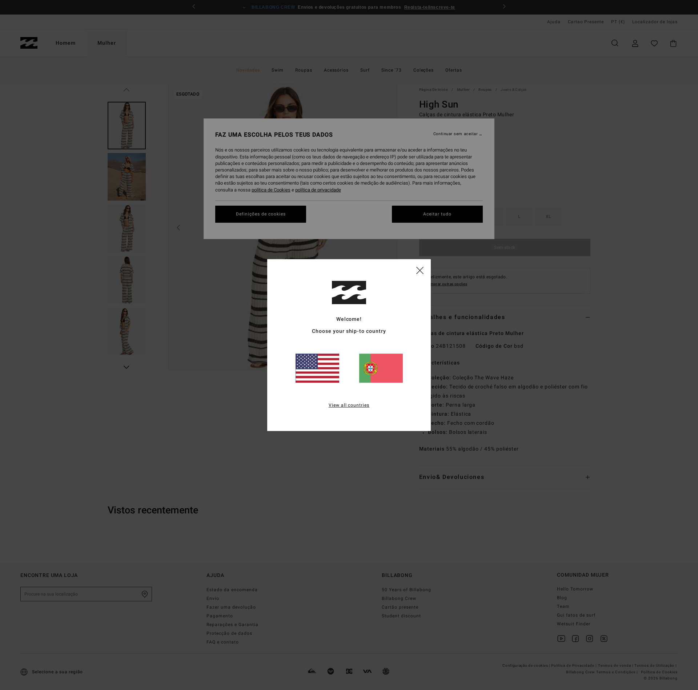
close (420, 270)
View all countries (349, 405)
